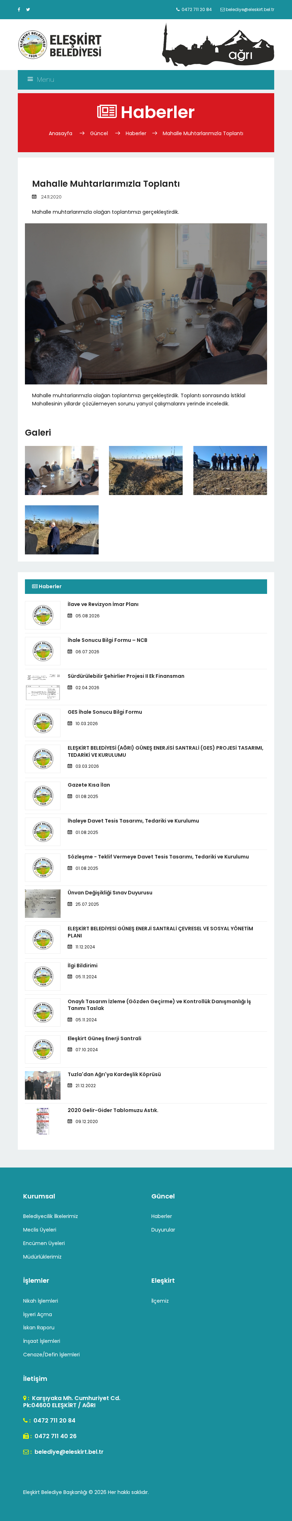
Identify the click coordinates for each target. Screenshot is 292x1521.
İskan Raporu (38, 1327)
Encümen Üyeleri (44, 1243)
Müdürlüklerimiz (42, 1256)
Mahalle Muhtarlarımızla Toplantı (203, 133)
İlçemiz (160, 1300)
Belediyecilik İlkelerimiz (50, 1216)
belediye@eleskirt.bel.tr (68, 1452)
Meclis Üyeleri (39, 1229)
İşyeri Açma (37, 1314)
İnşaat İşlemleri (41, 1341)
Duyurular (163, 1229)
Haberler (136, 133)
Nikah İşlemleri (40, 1300)
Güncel (99, 133)
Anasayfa (61, 133)
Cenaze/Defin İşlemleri (51, 1354)
